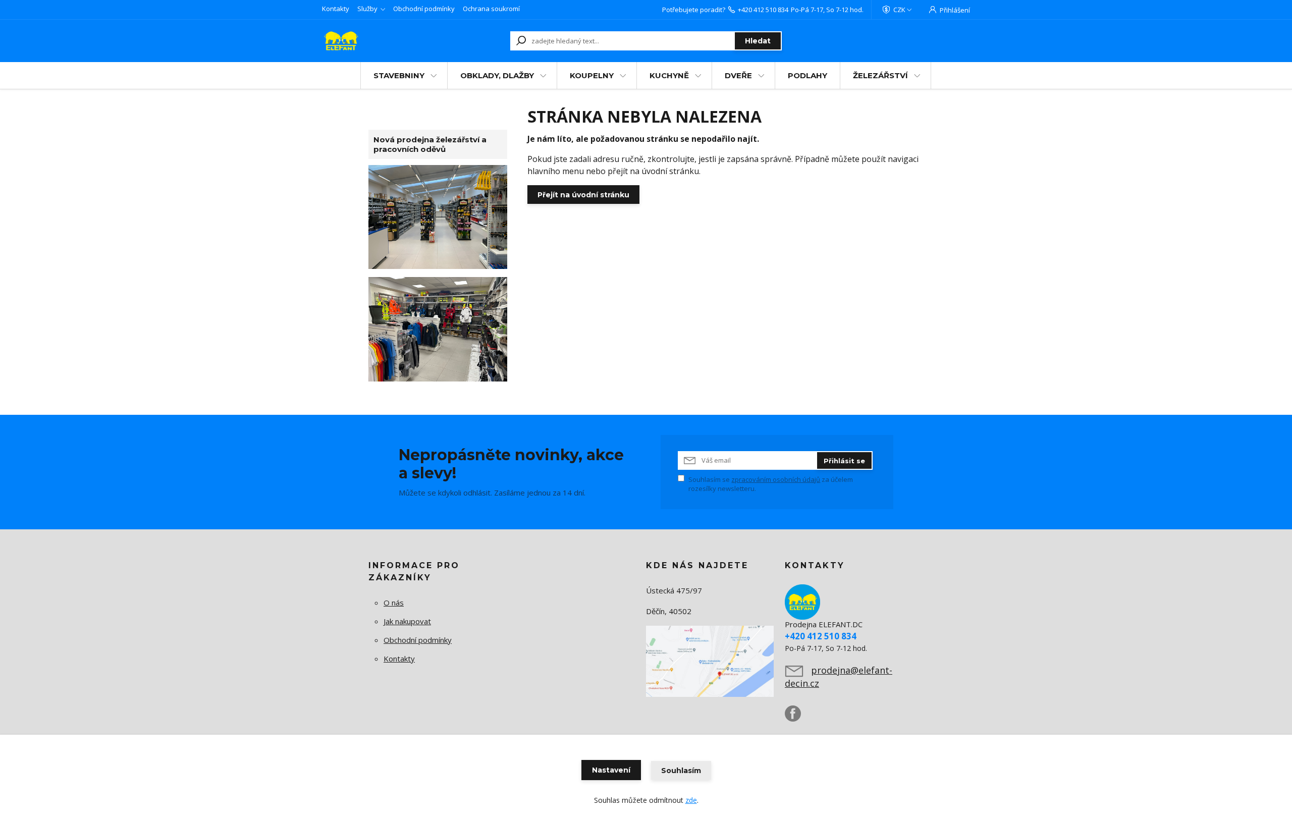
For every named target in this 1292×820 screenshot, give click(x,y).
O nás (394, 602)
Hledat (758, 40)
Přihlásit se (844, 461)
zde (691, 800)
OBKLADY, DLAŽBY (497, 75)
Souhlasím (681, 770)
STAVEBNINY (398, 75)
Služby (367, 8)
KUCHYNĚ (669, 75)
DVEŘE (738, 75)
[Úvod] (379, 41)
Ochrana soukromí (491, 8)
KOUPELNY (592, 75)
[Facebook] (798, 718)
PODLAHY (807, 75)
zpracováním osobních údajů (775, 479)
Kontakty (335, 8)
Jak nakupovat (407, 621)
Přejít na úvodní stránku (583, 194)
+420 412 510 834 (763, 9)
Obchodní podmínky (424, 8)
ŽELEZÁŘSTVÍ (880, 75)
